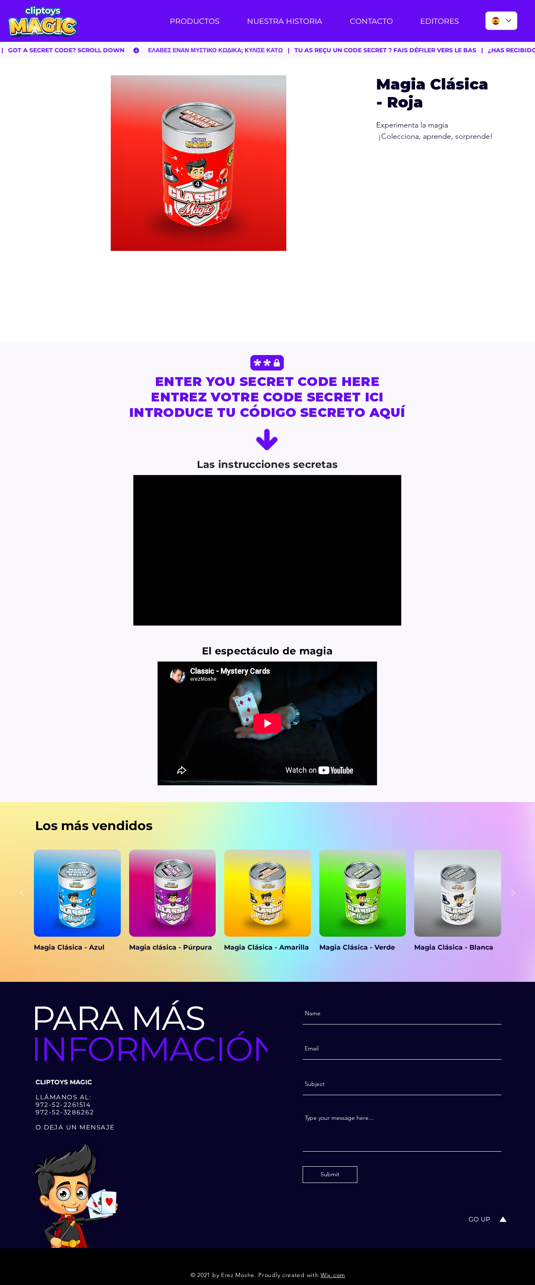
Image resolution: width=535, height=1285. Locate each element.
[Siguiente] (513, 893)
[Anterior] (22, 893)
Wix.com (333, 1275)
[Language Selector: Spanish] (501, 20)
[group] (267, 905)
